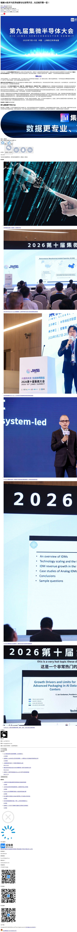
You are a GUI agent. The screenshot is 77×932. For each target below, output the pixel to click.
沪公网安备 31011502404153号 (9, 930)
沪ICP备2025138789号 (30, 927)
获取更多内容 (4, 776)
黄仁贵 (5, 5)
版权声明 (7, 849)
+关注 (2, 730)
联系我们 (15, 849)
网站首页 (3, 849)
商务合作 (27, 849)
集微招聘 (11, 849)
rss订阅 (31, 849)
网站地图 (19, 849)
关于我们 (23, 849)
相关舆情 (3, 7)
